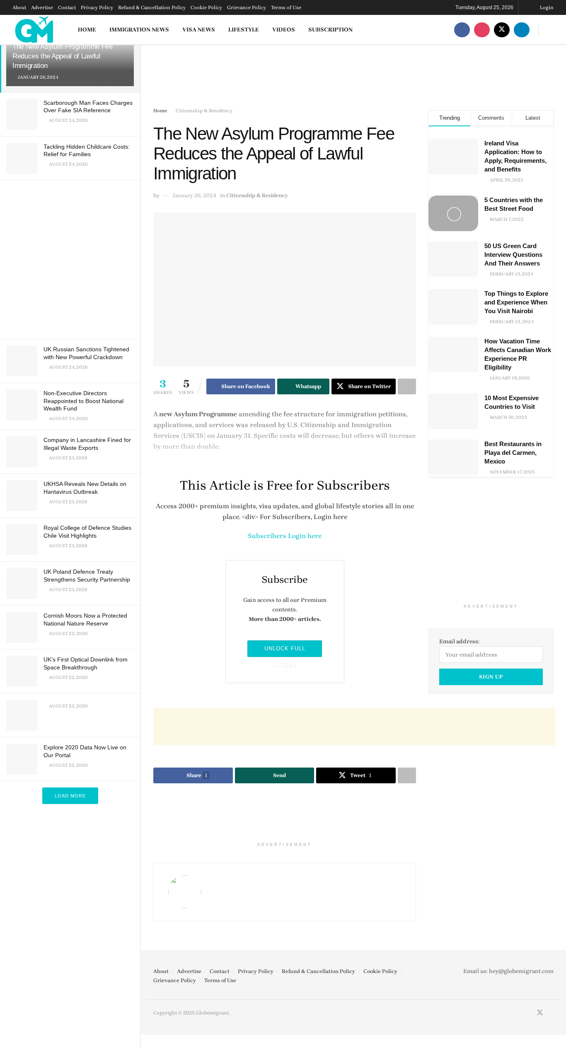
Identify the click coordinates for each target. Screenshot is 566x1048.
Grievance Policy (246, 7)
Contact (67, 7)
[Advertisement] (71, 258)
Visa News (198, 29)
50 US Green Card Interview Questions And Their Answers (513, 254)
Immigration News (139, 29)
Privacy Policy (97, 7)
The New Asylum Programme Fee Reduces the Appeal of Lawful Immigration (62, 56)
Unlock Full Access (284, 651)
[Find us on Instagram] (482, 29)
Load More (70, 795)
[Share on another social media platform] (407, 386)
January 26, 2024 (194, 195)
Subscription (330, 29)
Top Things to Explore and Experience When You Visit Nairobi (516, 302)
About (19, 7)
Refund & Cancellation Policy (152, 7)
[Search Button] (550, 29)
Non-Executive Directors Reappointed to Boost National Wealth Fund (83, 400)
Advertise (42, 7)
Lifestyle (243, 29)
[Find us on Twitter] (502, 29)
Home (87, 29)
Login (546, 7)
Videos (283, 29)
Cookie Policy (206, 7)
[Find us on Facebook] (462, 29)
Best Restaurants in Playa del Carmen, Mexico (513, 452)
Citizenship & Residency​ (204, 110)
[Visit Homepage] (34, 29)
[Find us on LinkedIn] (522, 29)
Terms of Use (286, 7)
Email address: (459, 641)
